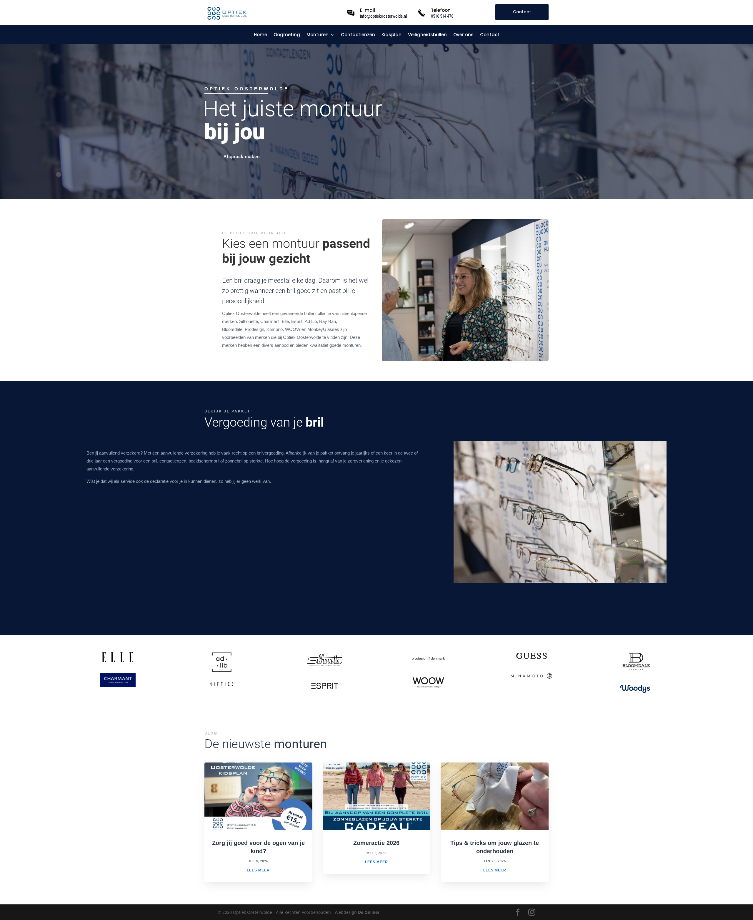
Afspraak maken (242, 156)
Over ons (463, 35)
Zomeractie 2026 (376, 843)
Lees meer (258, 870)
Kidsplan (392, 35)
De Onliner (368, 912)
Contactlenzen (358, 35)
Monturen (317, 35)
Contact (522, 12)
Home (260, 35)
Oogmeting (287, 35)
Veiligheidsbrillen (427, 35)
